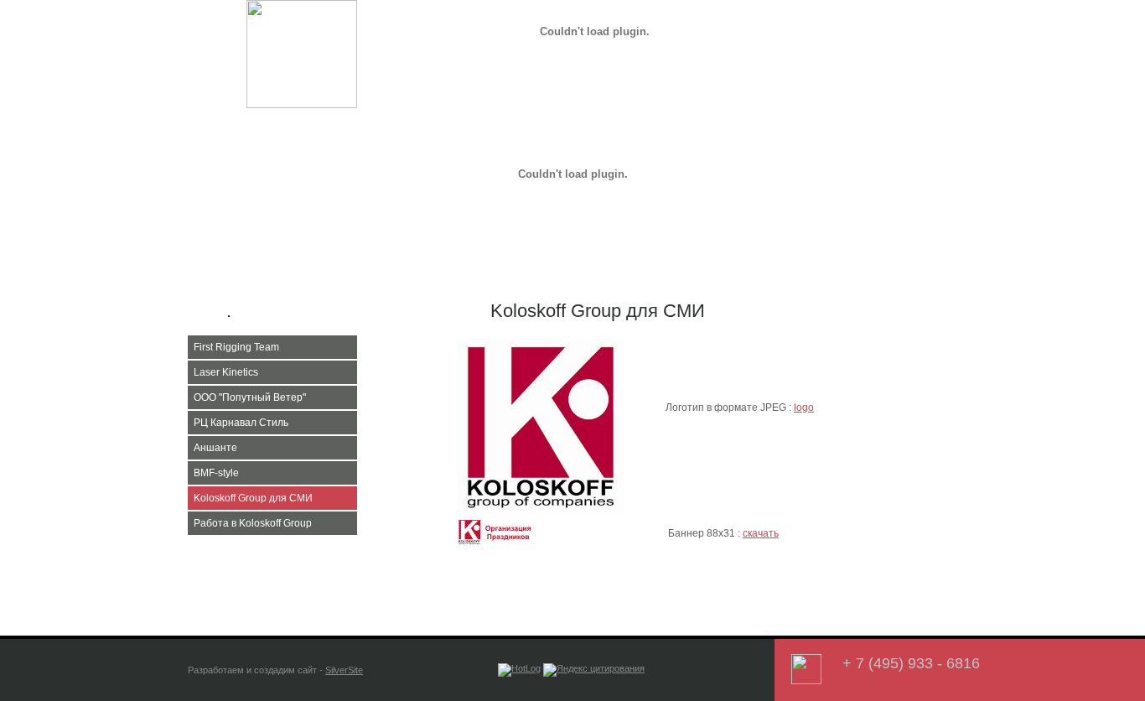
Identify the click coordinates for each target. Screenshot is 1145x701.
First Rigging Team (236, 347)
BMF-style (216, 473)
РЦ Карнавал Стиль (241, 422)
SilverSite (344, 670)
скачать (761, 533)
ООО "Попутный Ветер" (250, 397)
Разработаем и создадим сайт (252, 670)
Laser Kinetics (226, 372)
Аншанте (215, 448)
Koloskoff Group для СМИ (253, 498)
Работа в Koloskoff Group (253, 523)
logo (804, 407)
